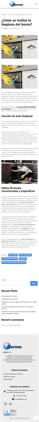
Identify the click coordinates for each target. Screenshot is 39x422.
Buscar (3, 280)
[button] (35, 4)
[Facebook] (5, 404)
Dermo (5, 28)
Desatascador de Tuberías (9, 296)
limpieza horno (13, 255)
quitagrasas (23, 258)
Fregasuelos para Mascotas (9, 299)
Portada (3, 14)
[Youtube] (10, 404)
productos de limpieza (25, 255)
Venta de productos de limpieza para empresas (13, 262)
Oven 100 (25, 228)
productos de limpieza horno (9, 258)
